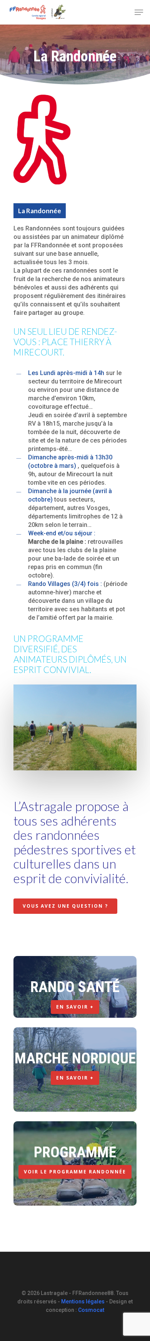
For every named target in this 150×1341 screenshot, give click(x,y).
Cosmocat (91, 1310)
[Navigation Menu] (139, 12)
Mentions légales (83, 1301)
